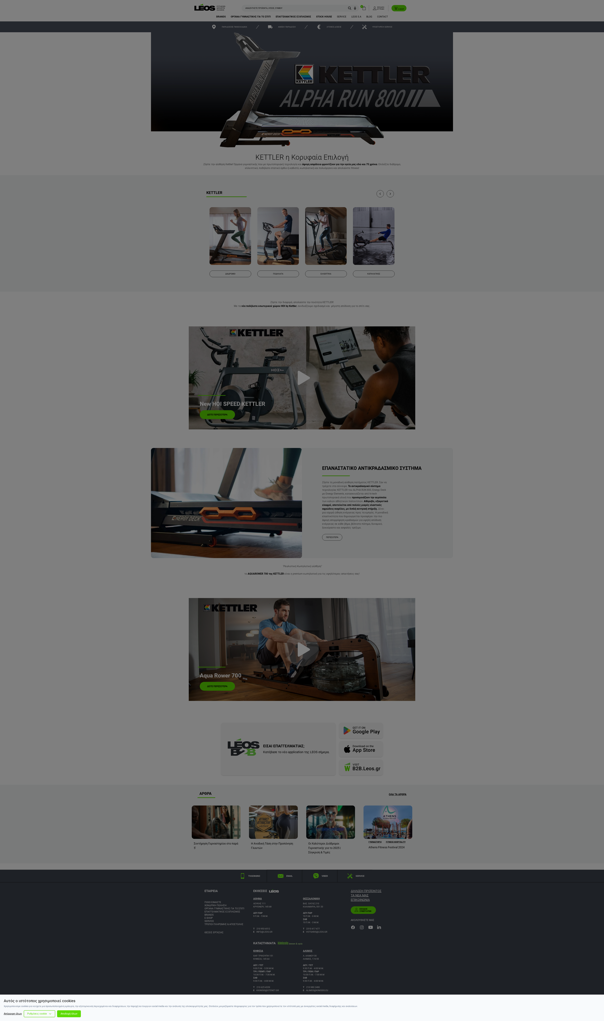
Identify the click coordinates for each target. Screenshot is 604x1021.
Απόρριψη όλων (13, 1013)
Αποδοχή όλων (69, 1013)
